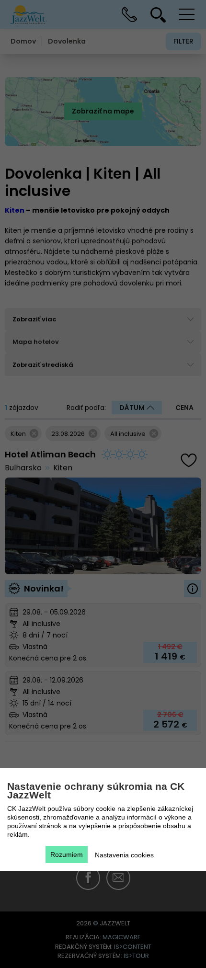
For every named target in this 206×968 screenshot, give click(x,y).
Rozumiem (66, 854)
